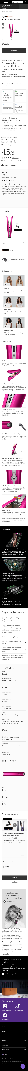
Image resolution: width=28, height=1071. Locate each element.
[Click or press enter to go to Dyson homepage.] (6, 2)
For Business (5, 1036)
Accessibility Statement (6, 1063)
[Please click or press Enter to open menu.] (2, 2)
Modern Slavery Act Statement (17, 1061)
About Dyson (5, 1045)
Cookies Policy (11, 1058)
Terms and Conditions (6, 1061)
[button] (14, 250)
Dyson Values (5, 1049)
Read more (4, 198)
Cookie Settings (18, 1058)
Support (4, 1040)
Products (4, 1027)
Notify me (23, 6)
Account (4, 1031)
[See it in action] (3, 24)
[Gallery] (3, 28)
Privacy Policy (4, 1058)
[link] (8, 165)
